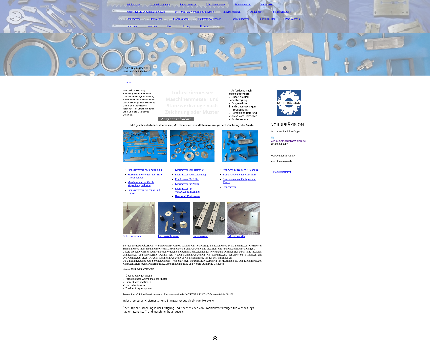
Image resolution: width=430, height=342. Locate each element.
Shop (169, 26)
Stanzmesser (133, 18)
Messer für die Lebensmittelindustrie (146, 11)
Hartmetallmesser (240, 18)
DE (220, 26)
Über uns (127, 82)
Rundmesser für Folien (187, 179)
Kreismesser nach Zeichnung (190, 174)
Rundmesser (256, 11)
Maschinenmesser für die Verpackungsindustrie (141, 184)
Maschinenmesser (215, 4)
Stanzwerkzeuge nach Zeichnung (240, 169)
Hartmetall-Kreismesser (187, 196)
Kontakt (204, 26)
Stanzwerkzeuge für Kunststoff (239, 174)
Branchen (151, 26)
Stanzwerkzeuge (282, 11)
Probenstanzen (180, 18)
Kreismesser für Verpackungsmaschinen (187, 190)
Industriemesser (188, 4)
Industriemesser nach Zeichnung (145, 169)
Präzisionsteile (292, 18)
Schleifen (132, 26)
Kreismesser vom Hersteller (189, 169)
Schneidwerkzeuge (160, 4)
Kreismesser (266, 4)
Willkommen (133, 4)
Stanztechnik (156, 18)
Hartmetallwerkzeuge (209, 18)
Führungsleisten (267, 18)
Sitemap (186, 26)
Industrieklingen (232, 11)
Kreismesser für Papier (187, 184)
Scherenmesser (243, 4)
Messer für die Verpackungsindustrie (194, 11)
